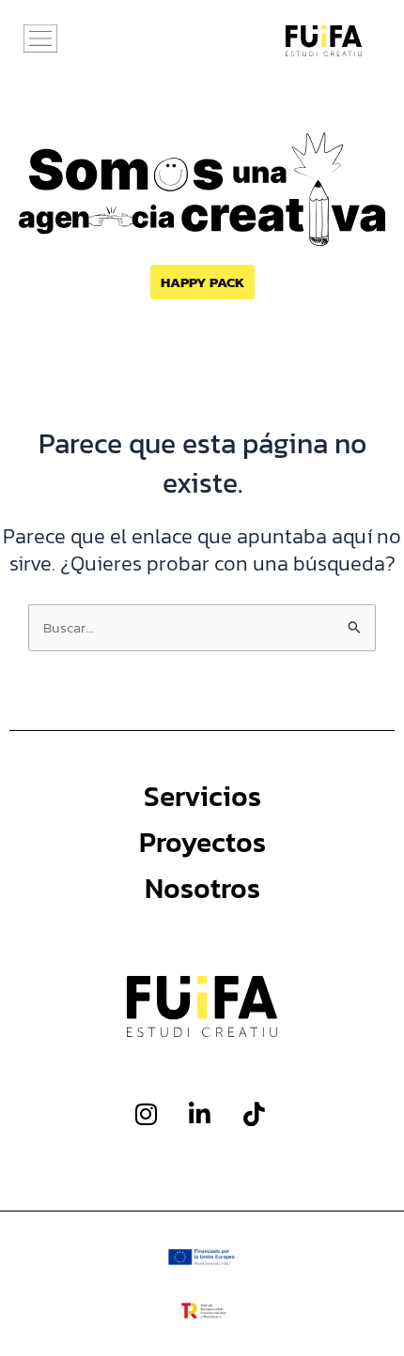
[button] (40, 40)
